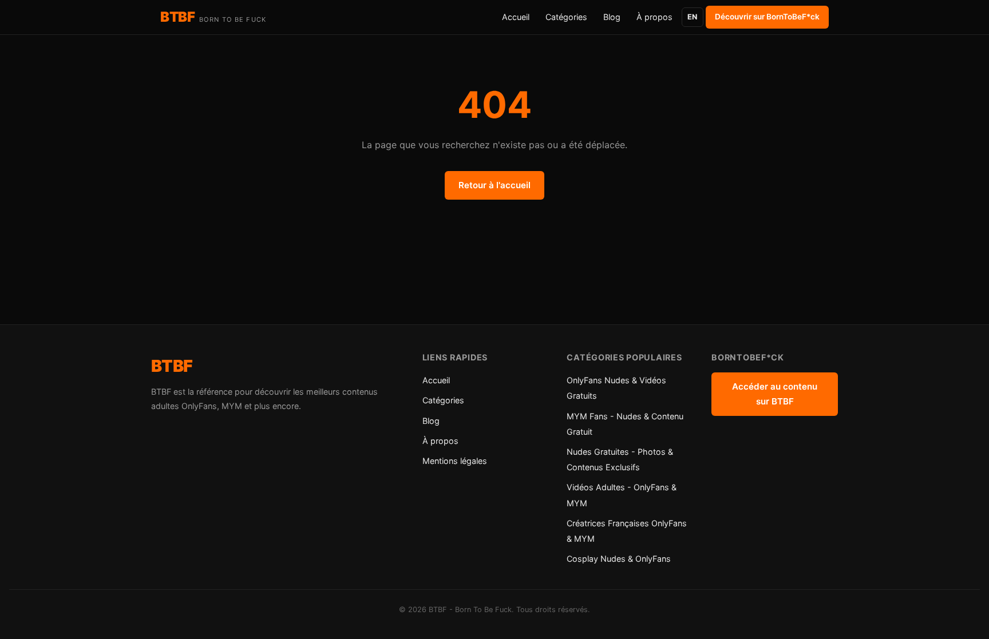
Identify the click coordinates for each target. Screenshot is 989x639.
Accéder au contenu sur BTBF (774, 394)
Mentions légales (454, 461)
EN (692, 17)
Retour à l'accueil (494, 185)
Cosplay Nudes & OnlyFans (619, 558)
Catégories (566, 17)
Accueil (515, 17)
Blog (611, 17)
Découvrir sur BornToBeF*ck (767, 16)
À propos (654, 17)
